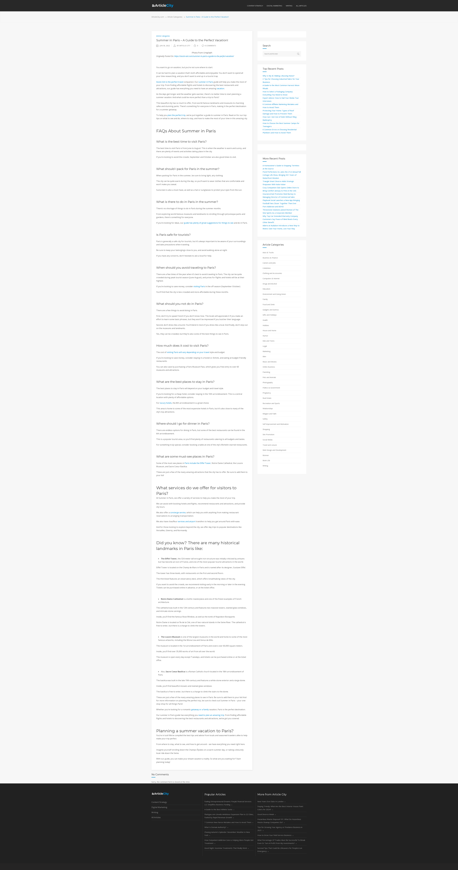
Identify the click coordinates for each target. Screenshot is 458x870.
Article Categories (174, 17)
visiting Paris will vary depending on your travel (188, 352)
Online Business (269, 367)
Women (266, 455)
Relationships (268, 408)
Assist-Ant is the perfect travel (169, 82)
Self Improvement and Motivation (276, 424)
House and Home (269, 330)
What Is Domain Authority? (216, 827)
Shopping (266, 429)
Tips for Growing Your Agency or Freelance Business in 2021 (279, 828)
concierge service (178, 512)
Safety (265, 419)
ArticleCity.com (157, 17)
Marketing (266, 351)
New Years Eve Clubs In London (271, 801)
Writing (265, 466)
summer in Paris (205, 82)
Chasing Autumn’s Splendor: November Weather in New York (227, 833)
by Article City (183, 45)
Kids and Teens (268, 341)
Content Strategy (159, 802)
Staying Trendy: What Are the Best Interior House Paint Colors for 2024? (280, 808)
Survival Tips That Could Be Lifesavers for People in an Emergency (279, 849)
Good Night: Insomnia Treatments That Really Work (226, 848)
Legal (265, 346)
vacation (220, 88)
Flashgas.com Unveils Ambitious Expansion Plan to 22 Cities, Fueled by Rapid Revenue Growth (229, 816)
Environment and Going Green (274, 294)
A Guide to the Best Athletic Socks (219, 809)
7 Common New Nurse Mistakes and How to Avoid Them (229, 822)
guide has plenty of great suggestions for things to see (208, 223)
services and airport (186, 521)
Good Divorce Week (266, 814)
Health (265, 320)
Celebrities (267, 268)
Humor (265, 336)
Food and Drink (269, 304)
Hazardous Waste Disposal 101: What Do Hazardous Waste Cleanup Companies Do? (279, 820)
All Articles (156, 817)
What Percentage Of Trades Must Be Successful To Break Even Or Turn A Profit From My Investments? (281, 841)
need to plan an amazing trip (211, 715)
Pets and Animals (269, 377)
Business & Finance (270, 258)
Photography (268, 382)
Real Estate (267, 398)
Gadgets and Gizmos (271, 310)
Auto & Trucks (268, 252)
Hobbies (266, 325)
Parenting (266, 372)
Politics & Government (271, 388)
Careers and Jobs (269, 263)
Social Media (267, 440)
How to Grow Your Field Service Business (275, 835)
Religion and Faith (269, 414)
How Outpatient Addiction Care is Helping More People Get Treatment (228, 841)
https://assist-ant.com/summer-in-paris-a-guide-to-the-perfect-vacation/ (204, 56)
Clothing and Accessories (272, 273)
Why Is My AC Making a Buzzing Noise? (278, 76)
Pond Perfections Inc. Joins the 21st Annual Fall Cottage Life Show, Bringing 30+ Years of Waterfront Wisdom (282, 175)
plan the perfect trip (176, 115)
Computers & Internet (271, 278)
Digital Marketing (159, 807)
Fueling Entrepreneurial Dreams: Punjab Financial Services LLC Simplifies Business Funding (227, 803)
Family (265, 299)
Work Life (266, 460)
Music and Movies (270, 362)
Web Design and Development (274, 450)
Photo (195, 53)
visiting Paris (199, 286)
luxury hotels (166, 403)
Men (264, 356)
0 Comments (210, 45)
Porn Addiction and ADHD (273, 206)
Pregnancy (267, 393)
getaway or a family (200, 709)
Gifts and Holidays (270, 315)
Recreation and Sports (271, 403)
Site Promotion (268, 434)
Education (266, 289)
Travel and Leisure (270, 445)
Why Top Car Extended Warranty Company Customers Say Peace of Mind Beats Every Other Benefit (280, 219)
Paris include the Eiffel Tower (198, 463)
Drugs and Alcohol (270, 284)
